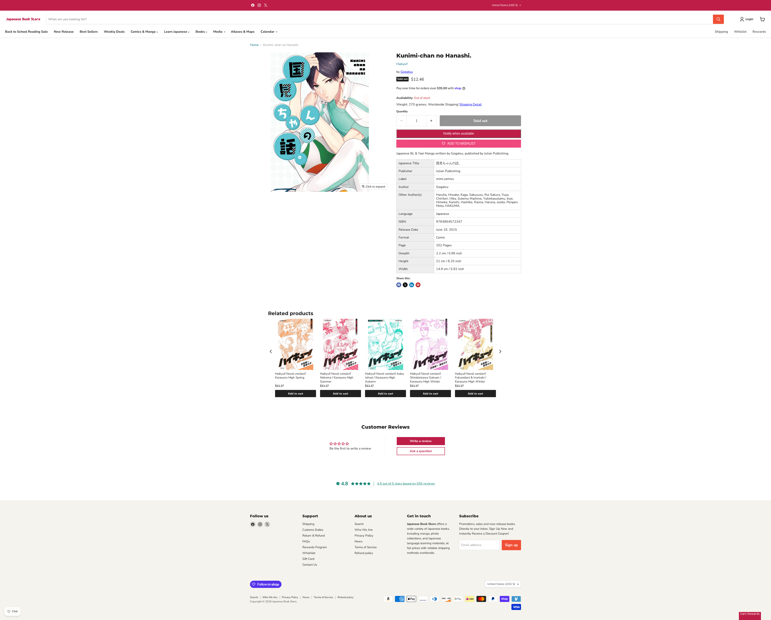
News (358, 541)
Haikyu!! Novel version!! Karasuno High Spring (290, 376)
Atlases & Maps (243, 31)
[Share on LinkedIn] (411, 284)
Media (218, 31)
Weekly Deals (114, 31)
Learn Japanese (176, 31)
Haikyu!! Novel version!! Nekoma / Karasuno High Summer (336, 378)
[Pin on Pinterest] (418, 284)
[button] (747, 19)
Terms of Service (366, 547)
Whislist (740, 31)
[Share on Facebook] (398, 284)
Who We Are (364, 530)
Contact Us (309, 565)
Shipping (721, 31)
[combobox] (379, 19)
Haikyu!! (402, 64)
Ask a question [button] (421, 451)
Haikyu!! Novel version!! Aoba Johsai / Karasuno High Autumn (384, 378)
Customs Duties (312, 530)
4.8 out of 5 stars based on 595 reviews (406, 483)
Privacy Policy (364, 536)
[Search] (718, 19)
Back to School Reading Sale (26, 31)
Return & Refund (313, 536)
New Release (64, 31)
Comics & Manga (143, 31)
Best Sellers (89, 31)
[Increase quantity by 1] (431, 120)
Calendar (268, 31)
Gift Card (308, 559)
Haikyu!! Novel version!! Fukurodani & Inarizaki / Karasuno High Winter (470, 378)
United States (505, 5)
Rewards (759, 31)
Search (359, 524)
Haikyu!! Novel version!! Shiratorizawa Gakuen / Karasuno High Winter (425, 378)
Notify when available (458, 133)
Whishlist (308, 553)
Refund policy (364, 553)
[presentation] (271, 351)
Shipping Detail (470, 104)
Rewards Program (314, 547)
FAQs (306, 541)
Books (201, 31)
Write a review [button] (421, 441)
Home (254, 45)
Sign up (511, 545)
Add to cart (295, 393)
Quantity (402, 111)
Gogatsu (407, 72)
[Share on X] (405, 284)
